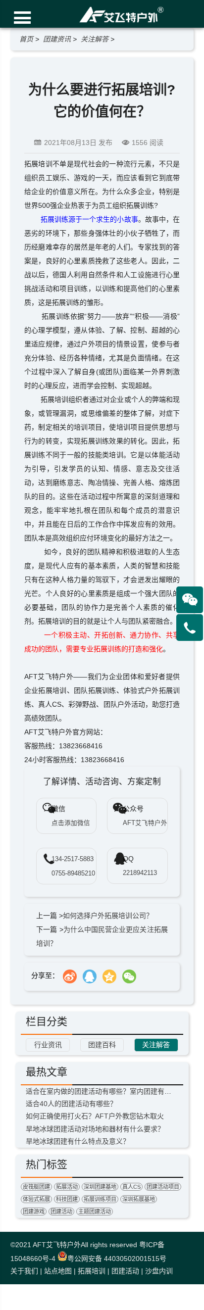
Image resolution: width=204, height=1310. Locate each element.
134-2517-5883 (72, 859)
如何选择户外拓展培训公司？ (108, 916)
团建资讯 (57, 39)
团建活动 (61, 1211)
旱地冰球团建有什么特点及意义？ (78, 1141)
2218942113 (140, 873)
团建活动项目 (163, 1187)
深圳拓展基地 (138, 1199)
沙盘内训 (159, 1271)
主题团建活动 (94, 1211)
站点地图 (58, 1271)
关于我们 (24, 1271)
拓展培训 (91, 1271)
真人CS (131, 1187)
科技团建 (67, 1199)
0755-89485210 (73, 873)
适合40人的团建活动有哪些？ (71, 1104)
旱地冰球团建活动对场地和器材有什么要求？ (95, 1129)
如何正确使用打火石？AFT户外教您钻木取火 (95, 1116)
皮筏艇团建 (36, 1187)
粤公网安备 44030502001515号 (116, 1258)
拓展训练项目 (100, 1199)
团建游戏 (34, 1211)
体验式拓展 (36, 1199)
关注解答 (94, 39)
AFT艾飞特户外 (57, 1245)
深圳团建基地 (100, 1187)
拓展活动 (67, 1187)
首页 (26, 39)
